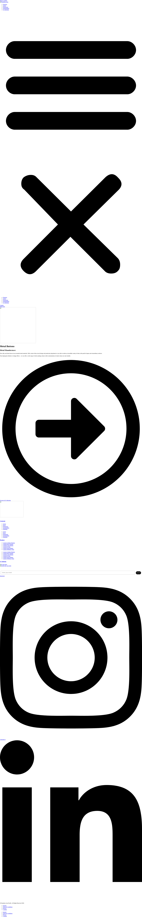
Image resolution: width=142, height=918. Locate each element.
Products (5, 4)
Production (5, 7)
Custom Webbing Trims (8, 549)
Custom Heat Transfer (8, 544)
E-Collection (6, 9)
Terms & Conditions (7, 907)
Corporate (2, 521)
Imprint (4, 905)
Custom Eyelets (6, 547)
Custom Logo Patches (8, 545)
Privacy (5, 908)
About (4, 5)
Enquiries (5, 529)
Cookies (5, 909)
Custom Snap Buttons (8, 548)
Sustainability (6, 8)
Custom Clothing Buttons (9, 543)
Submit (138, 573)
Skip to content (3, 0)
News (4, 525)
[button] (71, 154)
